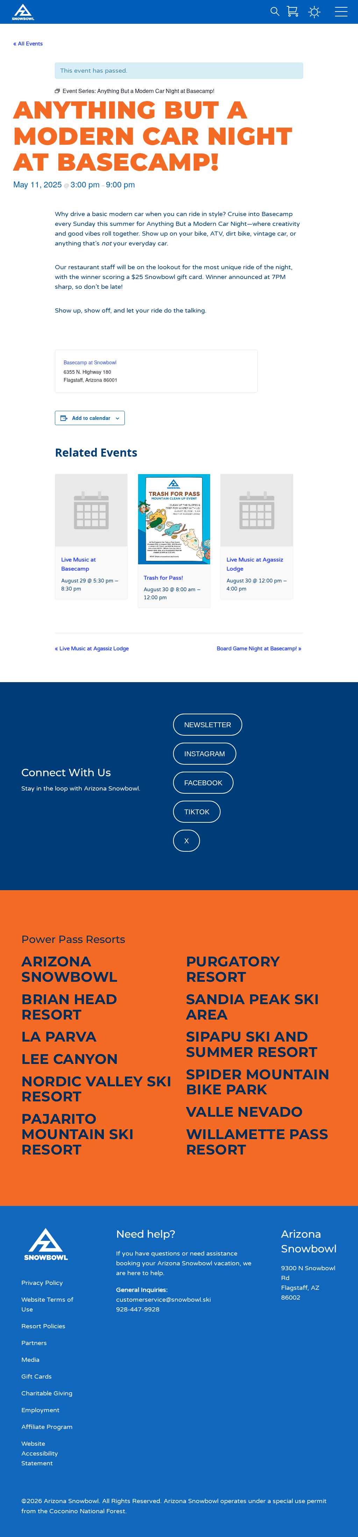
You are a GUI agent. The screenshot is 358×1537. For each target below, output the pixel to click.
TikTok (196, 812)
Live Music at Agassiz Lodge (92, 648)
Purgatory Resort (233, 969)
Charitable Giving (46, 1393)
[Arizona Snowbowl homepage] (23, 12)
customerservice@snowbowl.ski (163, 1299)
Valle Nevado (244, 1111)
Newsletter (207, 725)
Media (30, 1360)
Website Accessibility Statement (39, 1453)
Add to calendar (91, 417)
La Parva (58, 1036)
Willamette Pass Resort (257, 1141)
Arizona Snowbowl (69, 969)
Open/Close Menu (341, 13)
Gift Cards (36, 1376)
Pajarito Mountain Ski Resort (77, 1134)
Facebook (203, 783)
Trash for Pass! (163, 577)
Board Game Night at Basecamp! (259, 648)
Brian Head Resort (69, 1007)
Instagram (204, 754)
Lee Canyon (69, 1058)
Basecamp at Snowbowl (90, 362)
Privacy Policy (42, 1283)
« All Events (28, 44)
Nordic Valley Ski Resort (96, 1089)
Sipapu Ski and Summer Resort (251, 1044)
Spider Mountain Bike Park (257, 1082)
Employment (40, 1410)
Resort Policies (43, 1326)
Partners (34, 1343)
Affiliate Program (47, 1427)
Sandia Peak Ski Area (252, 1007)
